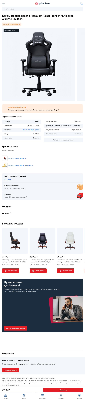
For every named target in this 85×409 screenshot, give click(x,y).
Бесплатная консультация (15, 328)
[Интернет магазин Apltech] (42, 3)
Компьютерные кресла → (17, 158)
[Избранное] (25, 230)
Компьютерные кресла (31, 130)
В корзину (63, 390)
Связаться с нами (11, 370)
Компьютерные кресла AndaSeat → (20, 165)
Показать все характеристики (63, 140)
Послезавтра (12, 271)
